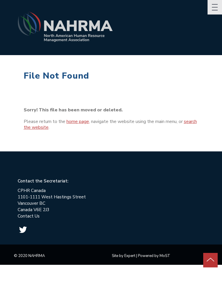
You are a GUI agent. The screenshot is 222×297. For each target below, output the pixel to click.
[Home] (67, 29)
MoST (165, 255)
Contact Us (29, 216)
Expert (129, 255)
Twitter (23, 229)
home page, (78, 121)
